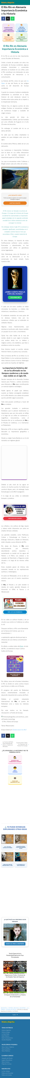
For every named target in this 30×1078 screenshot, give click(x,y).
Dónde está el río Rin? (19, 730)
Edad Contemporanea (7, 1038)
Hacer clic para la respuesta (15, 944)
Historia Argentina (6, 1030)
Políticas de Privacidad (7, 1073)
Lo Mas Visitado (6, 1071)
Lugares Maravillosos (7, 1060)
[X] (8, 19)
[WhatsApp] (12, 19)
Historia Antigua (6, 1032)
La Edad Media (5, 1034)
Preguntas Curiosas (6, 1064)
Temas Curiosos (6, 1062)
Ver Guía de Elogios (15, 518)
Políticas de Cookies (7, 1075)
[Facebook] (3, 19)
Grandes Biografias (6, 1039)
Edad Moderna (5, 1036)
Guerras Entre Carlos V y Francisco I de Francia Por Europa (21, 744)
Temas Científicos (6, 1049)
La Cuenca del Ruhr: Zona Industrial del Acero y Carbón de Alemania (8, 744)
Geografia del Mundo (7, 1058)
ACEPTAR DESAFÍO (15, 203)
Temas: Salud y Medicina (8, 1047)
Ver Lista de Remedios (15, 612)
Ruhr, (22, 646)
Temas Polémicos (6, 1051)
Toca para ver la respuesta (15, 675)
